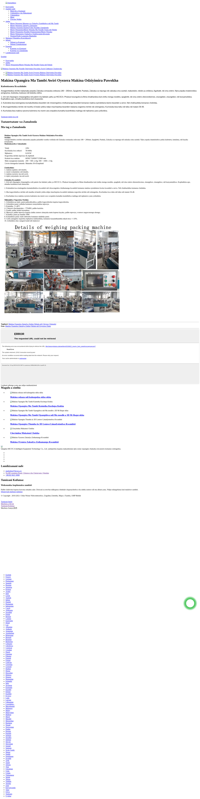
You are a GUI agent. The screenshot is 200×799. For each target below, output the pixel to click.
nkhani (8, 40)
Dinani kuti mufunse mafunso (12, 492)
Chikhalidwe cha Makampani (21, 13)
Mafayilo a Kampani (17, 11)
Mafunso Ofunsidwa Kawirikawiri (18, 38)
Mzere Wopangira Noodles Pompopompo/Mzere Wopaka (31, 32)
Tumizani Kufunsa (7, 506)
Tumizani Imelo (6, 502)
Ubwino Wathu (15, 19)
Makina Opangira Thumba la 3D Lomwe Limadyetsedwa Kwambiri (43, 424)
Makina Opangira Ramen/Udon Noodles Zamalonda (29, 28)
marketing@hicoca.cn (14, 471)
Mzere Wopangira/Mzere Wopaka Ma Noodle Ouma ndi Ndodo (33, 30)
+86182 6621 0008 (13, 475)
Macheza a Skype (7, 504)
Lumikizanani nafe (12, 53)
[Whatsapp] (190, 603)
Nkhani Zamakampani (18, 44)
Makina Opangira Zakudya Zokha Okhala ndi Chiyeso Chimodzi (32, 324)
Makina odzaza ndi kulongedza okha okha (30, 397)
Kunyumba (10, 7)
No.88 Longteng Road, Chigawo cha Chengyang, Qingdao (27, 473)
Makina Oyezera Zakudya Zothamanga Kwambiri (34, 442)
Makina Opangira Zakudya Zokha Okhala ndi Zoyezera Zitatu (28, 326)
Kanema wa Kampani (18, 49)
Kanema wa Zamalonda (19, 51)
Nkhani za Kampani (17, 42)
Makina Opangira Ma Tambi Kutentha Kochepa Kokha (37, 406)
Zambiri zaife (10, 9)
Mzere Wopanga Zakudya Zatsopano (23, 26)
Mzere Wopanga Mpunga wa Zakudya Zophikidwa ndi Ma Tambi (34, 23)
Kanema (9, 46)
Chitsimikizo (14, 15)
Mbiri (12, 17)
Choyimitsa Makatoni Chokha (24, 433)
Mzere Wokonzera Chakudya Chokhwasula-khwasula (30, 34)
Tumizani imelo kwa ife (9, 117)
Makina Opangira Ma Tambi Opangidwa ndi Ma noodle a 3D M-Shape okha (47, 415)
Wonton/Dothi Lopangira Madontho (23, 36)
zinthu (8, 21)
